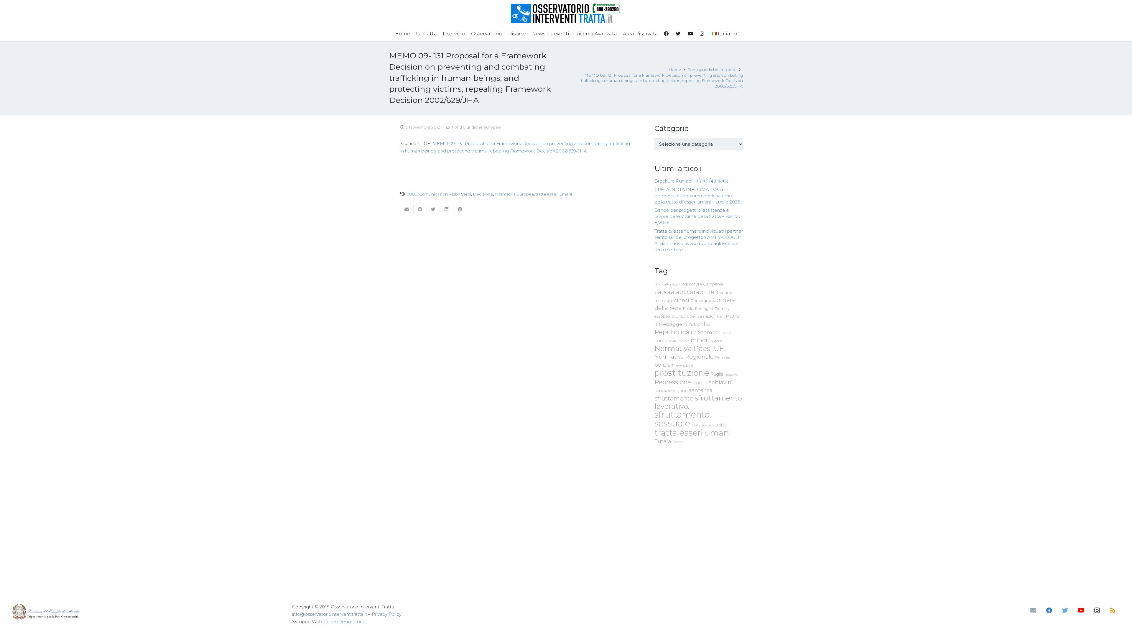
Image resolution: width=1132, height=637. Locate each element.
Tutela (662, 441)
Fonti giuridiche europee (476, 127)
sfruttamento (674, 398)
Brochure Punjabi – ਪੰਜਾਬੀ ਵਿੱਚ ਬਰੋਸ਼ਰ (691, 181)
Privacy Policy (387, 614)
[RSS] (1112, 610)
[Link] (566, 13)
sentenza (701, 390)
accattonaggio (670, 284)
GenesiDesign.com (343, 621)
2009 (412, 194)
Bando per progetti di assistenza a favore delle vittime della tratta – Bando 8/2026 (697, 216)
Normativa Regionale (684, 356)
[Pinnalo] (460, 209)
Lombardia (665, 340)
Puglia (716, 374)
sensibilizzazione (670, 390)
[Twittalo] (433, 209)
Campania (713, 284)
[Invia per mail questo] (407, 209)
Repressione (672, 382)
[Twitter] (1065, 610)
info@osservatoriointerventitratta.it (329, 614)
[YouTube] (1081, 610)
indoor (695, 324)
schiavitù (721, 382)
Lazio (725, 332)
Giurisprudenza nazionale (697, 316)
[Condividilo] (420, 209)
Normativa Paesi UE (689, 348)
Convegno (700, 300)
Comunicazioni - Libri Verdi (445, 194)
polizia (662, 365)
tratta (721, 425)
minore (684, 341)
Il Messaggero (670, 324)
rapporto (731, 374)
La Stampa (705, 332)
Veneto (677, 442)
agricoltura (692, 284)
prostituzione (681, 373)
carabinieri (702, 291)
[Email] (1033, 610)
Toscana (708, 425)
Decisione (483, 194)
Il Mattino (731, 316)
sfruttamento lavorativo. (698, 402)
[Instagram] (1097, 610)
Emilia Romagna (698, 308)
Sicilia (695, 425)
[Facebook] (1049, 610)
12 (656, 284)
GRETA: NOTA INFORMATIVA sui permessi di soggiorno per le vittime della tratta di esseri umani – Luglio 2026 (697, 196)
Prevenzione (682, 365)
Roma (700, 382)
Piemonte (722, 357)
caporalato (670, 291)
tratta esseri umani (554, 194)
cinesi (681, 300)
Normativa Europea (514, 194)
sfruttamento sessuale (682, 419)
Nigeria (716, 341)
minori (700, 340)
